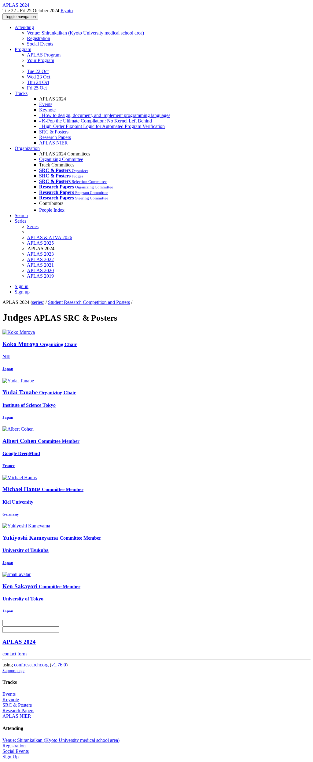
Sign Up (10, 756)
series (37, 302)
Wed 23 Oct (38, 76)
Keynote (47, 109)
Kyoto (67, 10)
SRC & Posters (53, 131)
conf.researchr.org (31, 664)
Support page (13, 670)
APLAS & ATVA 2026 (49, 237)
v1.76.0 (58, 664)
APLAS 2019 (40, 276)
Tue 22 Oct (38, 71)
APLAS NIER (53, 142)
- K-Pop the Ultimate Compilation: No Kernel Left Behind (95, 120)
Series (33, 226)
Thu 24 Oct (38, 82)
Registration (38, 38)
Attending (24, 27)
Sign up (22, 291)
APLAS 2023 (40, 254)
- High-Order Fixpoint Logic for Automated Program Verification (102, 126)
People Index (51, 210)
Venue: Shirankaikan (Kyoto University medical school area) (85, 32)
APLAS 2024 (19, 642)
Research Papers (55, 137)
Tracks (21, 93)
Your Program (40, 60)
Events (45, 104)
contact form (14, 653)
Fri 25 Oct (37, 87)
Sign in (21, 286)
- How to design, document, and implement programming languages (104, 115)
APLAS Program (44, 54)
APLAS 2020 (40, 270)
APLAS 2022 (40, 259)
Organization (27, 148)
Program (23, 49)
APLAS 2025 (40, 243)
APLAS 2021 (40, 265)
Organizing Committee (61, 159)
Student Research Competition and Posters (89, 302)
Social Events (40, 43)
